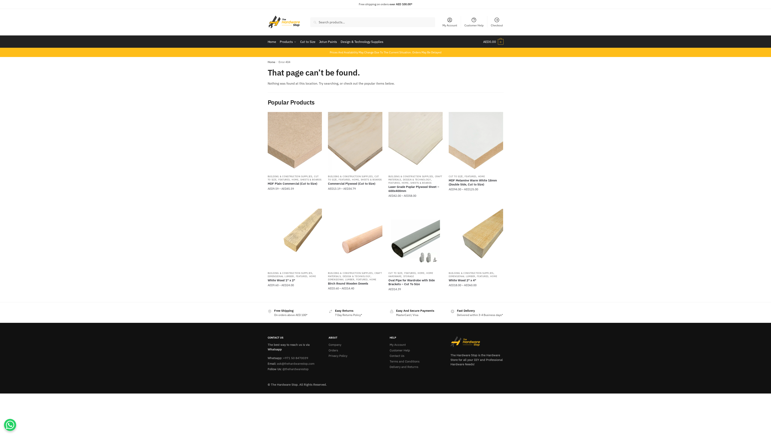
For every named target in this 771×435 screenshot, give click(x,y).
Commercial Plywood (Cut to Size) (351, 183)
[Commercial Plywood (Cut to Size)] (355, 142)
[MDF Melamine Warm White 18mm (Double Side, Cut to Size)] (476, 142)
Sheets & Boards (311, 179)
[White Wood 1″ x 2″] (295, 239)
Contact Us (397, 356)
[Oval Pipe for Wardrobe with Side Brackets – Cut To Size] (415, 239)
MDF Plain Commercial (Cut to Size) (292, 183)
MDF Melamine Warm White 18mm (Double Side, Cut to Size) (473, 182)
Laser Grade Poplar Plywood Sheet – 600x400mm (413, 189)
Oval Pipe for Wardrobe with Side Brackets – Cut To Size (411, 282)
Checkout (497, 25)
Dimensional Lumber (281, 276)
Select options (294, 204)
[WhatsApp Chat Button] (10, 425)
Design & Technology (417, 179)
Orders (333, 350)
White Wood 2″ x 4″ (462, 280)
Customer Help (474, 25)
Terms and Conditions (404, 361)
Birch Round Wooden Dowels (348, 283)
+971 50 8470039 (295, 358)
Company (335, 345)
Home (271, 62)
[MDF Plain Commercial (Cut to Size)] (295, 142)
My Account (449, 25)
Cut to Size (456, 176)
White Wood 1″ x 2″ (281, 280)
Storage (408, 276)
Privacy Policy (338, 356)
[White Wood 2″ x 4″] (476, 239)
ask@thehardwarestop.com (295, 364)
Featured (284, 179)
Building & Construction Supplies (290, 176)
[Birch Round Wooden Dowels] (355, 239)
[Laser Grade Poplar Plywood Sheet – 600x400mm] (415, 142)
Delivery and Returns (404, 367)
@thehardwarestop (295, 369)
